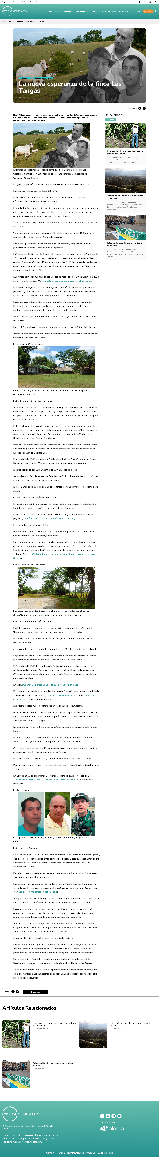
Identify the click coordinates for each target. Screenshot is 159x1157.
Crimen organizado (81, 11)
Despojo (11, 21)
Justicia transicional (108, 11)
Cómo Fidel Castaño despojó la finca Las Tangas (52, 518)
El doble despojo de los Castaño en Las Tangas (67, 280)
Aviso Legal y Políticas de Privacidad (76, 1152)
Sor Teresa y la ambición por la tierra (38, 891)
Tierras (94, 11)
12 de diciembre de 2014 (28, 98)
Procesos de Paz (54, 11)
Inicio (4, 21)
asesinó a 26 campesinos (59, 695)
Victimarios (136, 11)
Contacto (34, 2)
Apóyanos (148, 11)
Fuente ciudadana (20, 2)
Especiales (6, 2)
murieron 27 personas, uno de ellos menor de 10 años (50, 684)
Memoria (67, 11)
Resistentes (124, 11)
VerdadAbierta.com (32, 1141)
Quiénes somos (105, 1152)
